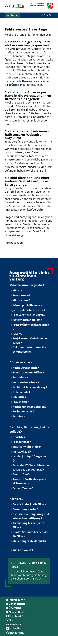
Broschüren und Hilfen (27, 372)
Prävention (20, 402)
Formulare (19, 377)
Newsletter (16, 612)
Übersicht (17, 85)
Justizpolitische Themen (28, 310)
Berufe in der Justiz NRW (28, 504)
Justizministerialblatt (26, 320)
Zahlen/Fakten (22, 488)
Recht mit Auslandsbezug (29, 387)
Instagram (16, 632)
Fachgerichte (21, 442)
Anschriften (20, 474)
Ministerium (21, 300)
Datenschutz (17, 604)
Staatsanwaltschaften (27, 446)
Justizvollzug (21, 451)
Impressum (14, 159)
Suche (48, 15)
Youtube (15, 624)
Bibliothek (19, 397)
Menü (14, 15)
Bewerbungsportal (25, 509)
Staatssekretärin (23, 295)
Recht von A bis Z (23, 411)
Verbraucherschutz (25, 382)
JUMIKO (17, 333)
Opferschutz (21, 392)
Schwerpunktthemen (26, 305)
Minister (18, 290)
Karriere (16, 499)
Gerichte (18, 437)
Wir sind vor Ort (23, 550)
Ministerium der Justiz (26, 285)
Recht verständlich (25, 367)
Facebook (15, 616)
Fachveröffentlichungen (28, 315)
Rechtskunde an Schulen (29, 406)
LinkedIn (15, 628)
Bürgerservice (20, 362)
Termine (18, 416)
